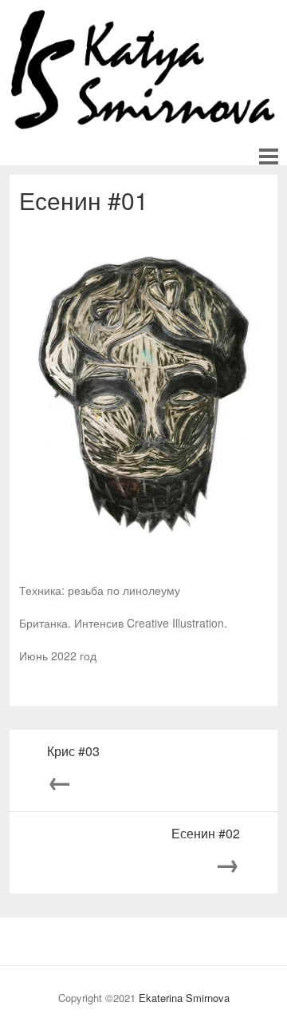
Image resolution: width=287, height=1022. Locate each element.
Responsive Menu (268, 157)
